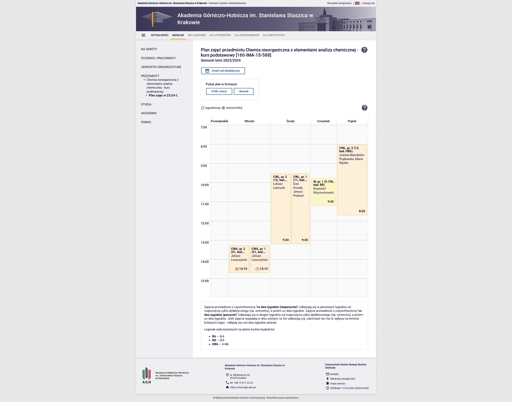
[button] (364, 108)
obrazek (243, 91)
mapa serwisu (337, 383)
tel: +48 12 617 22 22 (241, 382)
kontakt (334, 374)
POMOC (146, 122)
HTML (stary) (219, 91)
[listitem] (159, 35)
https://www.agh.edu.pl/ (243, 387)
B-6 (222, 336)
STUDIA (146, 104)
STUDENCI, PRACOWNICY (158, 58)
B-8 (222, 340)
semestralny (234, 108)
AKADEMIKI (149, 113)
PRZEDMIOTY (150, 76)
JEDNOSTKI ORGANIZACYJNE (161, 67)
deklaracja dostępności (342, 378)
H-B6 (225, 344)
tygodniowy (213, 108)
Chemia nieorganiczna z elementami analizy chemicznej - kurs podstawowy (162, 85)
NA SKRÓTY (149, 49)
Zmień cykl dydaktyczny (225, 70)
